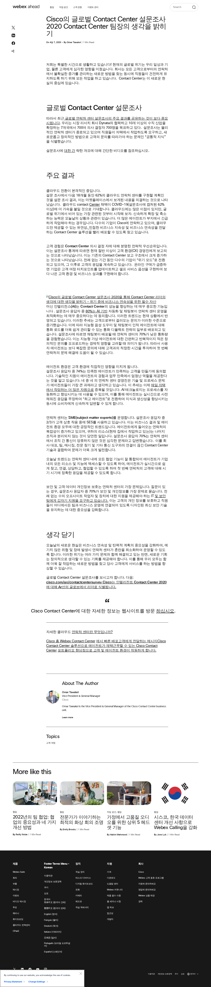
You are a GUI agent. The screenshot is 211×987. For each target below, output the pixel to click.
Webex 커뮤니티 (115, 890)
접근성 (110, 913)
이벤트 (16, 896)
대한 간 (69, 150)
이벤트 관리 (93, 7)
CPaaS (16, 931)
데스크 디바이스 (83, 878)
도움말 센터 (112, 884)
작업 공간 (63, 7)
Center (94, 204)
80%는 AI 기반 (96, 311)
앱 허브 (110, 907)
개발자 (110, 919)
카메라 (79, 896)
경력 (140, 901)
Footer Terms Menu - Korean (56, 865)
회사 (140, 864)
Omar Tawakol (74, 42)
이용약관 (48, 876)
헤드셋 (79, 901)
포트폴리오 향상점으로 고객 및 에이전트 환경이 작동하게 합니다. (107, 650)
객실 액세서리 (82, 907)
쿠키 (46, 887)
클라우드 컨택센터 (21, 925)
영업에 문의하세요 (147, 890)
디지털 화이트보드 (84, 884)
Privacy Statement (13, 981)
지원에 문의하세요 (147, 884)
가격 (109, 872)
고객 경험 (77, 7)
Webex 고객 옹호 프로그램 (151, 878)
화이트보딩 (18, 919)
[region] (42, 978)
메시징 (16, 890)
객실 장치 (80, 872)
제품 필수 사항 (114, 896)
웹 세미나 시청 (114, 901)
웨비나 (16, 913)
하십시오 (165, 611)
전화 (78, 890)
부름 (15, 884)
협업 (52, 7)
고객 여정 (50, 743)
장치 (78, 864)
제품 (15, 864)
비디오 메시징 (19, 901)
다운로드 (111, 878)
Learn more (67, 717)
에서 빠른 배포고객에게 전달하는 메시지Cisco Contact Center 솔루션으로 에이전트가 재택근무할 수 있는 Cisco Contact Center (106, 646)
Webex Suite (19, 872)
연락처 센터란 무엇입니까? (92, 632)
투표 (15, 907)
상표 (46, 893)
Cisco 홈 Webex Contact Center (70, 641)
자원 (109, 864)
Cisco (141, 872)
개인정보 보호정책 (52, 882)
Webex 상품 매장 (146, 896)
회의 (15, 878)
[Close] (80, 973)
